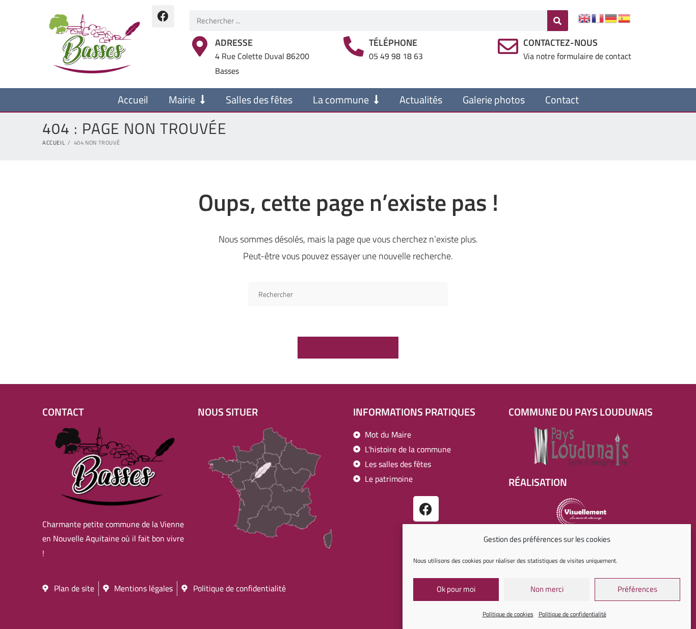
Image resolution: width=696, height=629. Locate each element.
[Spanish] (624, 17)
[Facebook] (163, 16)
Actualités (420, 99)
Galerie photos (494, 99)
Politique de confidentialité (572, 614)
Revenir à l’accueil (348, 347)
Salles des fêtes (259, 99)
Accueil (133, 99)
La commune (341, 99)
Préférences (637, 589)
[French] (598, 17)
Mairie (182, 99)
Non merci (547, 589)
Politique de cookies (508, 614)
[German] (611, 17)
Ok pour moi (456, 589)
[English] (585, 17)
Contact (562, 99)
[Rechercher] (557, 20)
